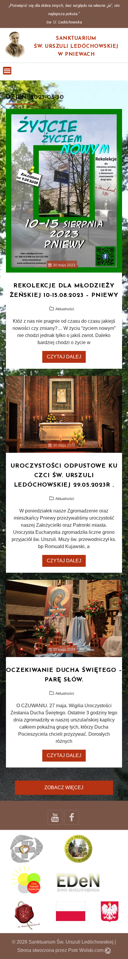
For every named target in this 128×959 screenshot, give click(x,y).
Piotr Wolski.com (86, 950)
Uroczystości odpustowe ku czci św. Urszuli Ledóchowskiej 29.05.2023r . (63, 475)
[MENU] (7, 71)
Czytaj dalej (64, 356)
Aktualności (64, 309)
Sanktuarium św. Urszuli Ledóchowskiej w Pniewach (76, 46)
